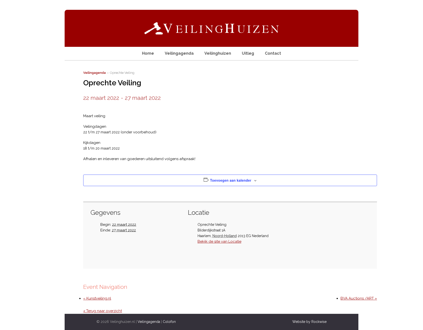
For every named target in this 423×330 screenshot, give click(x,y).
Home (148, 53)
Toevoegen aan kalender (230, 180)
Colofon (169, 322)
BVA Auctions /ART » (359, 298)
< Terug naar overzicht (102, 311)
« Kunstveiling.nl (97, 298)
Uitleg (248, 53)
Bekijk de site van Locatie (219, 241)
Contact (273, 53)
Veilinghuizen (217, 53)
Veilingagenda (179, 53)
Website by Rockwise (309, 322)
